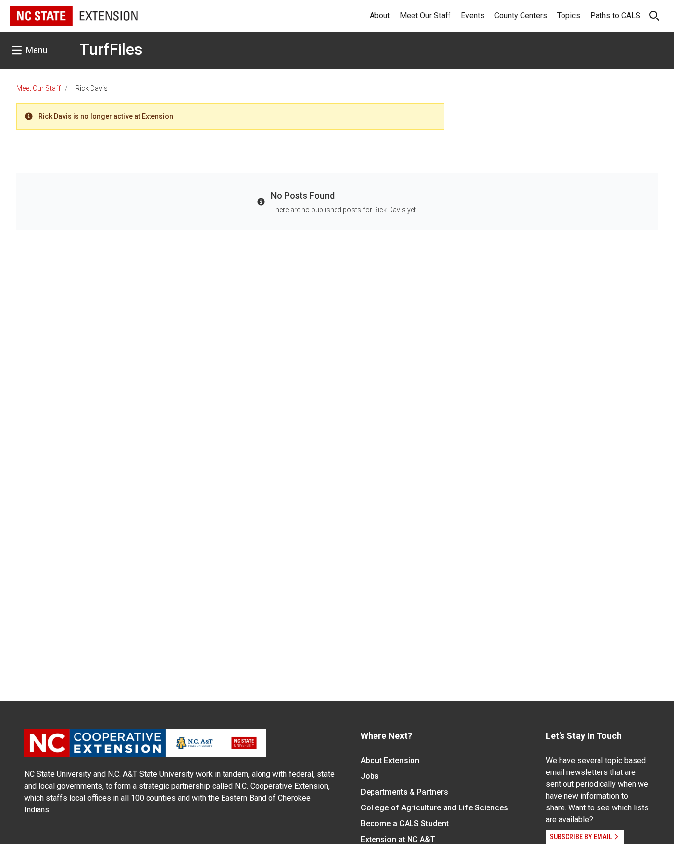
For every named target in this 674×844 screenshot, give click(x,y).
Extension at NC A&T (398, 839)
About (380, 15)
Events (473, 15)
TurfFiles (110, 49)
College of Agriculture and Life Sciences (434, 807)
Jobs (370, 776)
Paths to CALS (615, 15)
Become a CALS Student (405, 823)
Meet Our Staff (425, 15)
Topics (568, 15)
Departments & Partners (404, 792)
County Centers (520, 15)
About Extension (390, 760)
